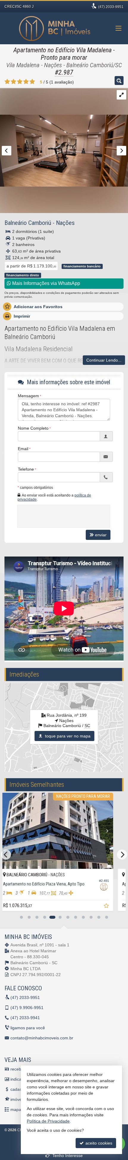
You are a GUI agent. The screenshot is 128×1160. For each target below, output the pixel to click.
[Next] (22, 830)
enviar (101, 534)
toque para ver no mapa (67, 736)
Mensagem (28, 395)
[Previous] (43, 830)
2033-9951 (111, 7)
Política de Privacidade (48, 1121)
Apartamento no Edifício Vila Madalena (62, 50)
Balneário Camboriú (27, 222)
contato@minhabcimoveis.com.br (41, 1038)
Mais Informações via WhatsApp (45, 283)
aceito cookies (98, 1143)
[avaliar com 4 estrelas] (26, 82)
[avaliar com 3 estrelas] (20, 82)
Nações (65, 222)
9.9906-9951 (26, 1007)
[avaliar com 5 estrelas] (32, 82)
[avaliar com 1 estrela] (7, 82)
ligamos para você (27, 1027)
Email (23, 448)
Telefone (26, 469)
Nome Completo (33, 428)
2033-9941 (25, 1017)
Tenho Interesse (67, 1155)
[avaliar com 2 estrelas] (13, 82)
